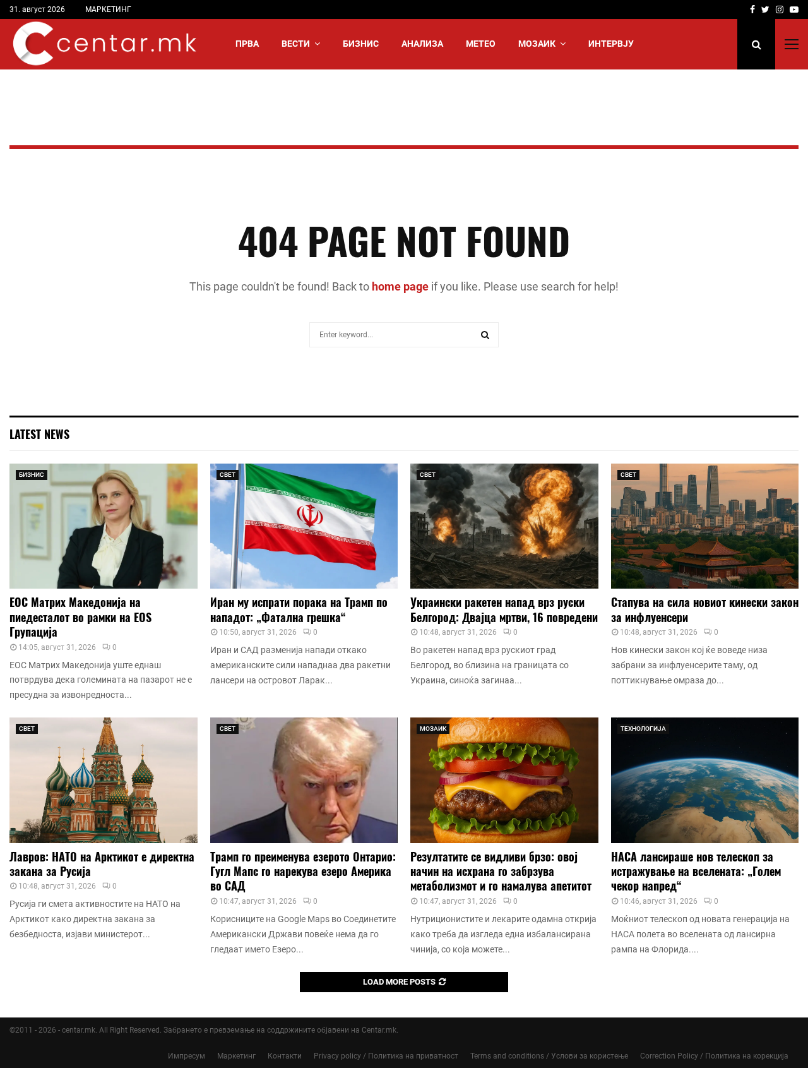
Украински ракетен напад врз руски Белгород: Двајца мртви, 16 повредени (504, 609)
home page (400, 286)
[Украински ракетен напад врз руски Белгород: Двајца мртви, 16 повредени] (504, 526)
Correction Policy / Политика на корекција (714, 1056)
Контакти (285, 1056)
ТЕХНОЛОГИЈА (643, 728)
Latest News (39, 434)
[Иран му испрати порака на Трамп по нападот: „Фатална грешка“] (304, 526)
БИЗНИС (361, 44)
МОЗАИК (537, 44)
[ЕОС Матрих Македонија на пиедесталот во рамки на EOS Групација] (103, 526)
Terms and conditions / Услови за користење (549, 1056)
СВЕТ (227, 474)
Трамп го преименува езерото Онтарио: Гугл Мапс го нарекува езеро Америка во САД (303, 871)
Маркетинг (236, 1056)
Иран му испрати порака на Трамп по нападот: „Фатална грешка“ (299, 609)
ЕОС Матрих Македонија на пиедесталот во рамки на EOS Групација (80, 617)
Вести (296, 44)
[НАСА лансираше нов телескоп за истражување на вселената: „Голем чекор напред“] (705, 780)
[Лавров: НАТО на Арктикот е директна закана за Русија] (103, 780)
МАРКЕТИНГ (108, 9)
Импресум (186, 1056)
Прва (247, 44)
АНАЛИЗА (422, 44)
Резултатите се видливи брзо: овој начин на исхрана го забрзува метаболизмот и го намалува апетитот (500, 871)
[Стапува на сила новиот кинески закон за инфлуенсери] (705, 526)
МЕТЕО (481, 44)
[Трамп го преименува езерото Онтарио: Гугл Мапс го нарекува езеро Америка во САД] (304, 780)
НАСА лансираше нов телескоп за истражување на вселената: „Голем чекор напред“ (696, 871)
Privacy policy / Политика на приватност (386, 1056)
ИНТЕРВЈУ (611, 44)
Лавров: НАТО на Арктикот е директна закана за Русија (101, 863)
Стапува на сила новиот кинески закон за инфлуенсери (705, 609)
